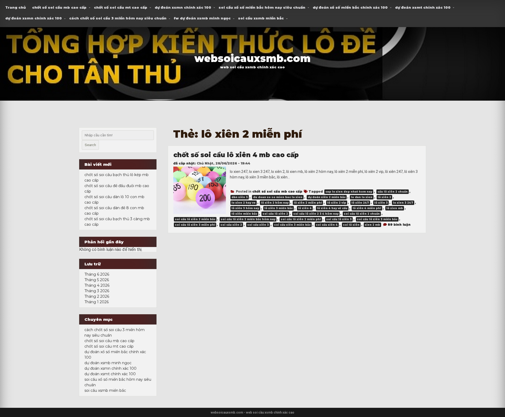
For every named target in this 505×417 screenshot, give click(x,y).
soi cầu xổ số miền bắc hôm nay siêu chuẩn (262, 7)
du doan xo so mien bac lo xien (277, 197)
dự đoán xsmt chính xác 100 (423, 7)
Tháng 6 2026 (96, 274)
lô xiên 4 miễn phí (367, 208)
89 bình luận (399, 224)
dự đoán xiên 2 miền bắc (327, 197)
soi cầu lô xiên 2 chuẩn (362, 213)
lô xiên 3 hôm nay (245, 208)
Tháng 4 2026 (96, 285)
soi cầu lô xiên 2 (275, 213)
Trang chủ (15, 7)
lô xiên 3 (381, 202)
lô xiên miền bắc (244, 213)
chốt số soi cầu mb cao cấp (59, 7)
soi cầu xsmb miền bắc (261, 18)
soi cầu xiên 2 (231, 224)
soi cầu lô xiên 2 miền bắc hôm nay (248, 219)
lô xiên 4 (305, 208)
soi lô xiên (351, 224)
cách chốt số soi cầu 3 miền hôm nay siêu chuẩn (117, 18)
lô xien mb (394, 208)
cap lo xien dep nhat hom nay (348, 191)
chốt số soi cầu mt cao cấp (120, 7)
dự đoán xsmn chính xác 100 (183, 7)
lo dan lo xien (361, 197)
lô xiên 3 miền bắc (278, 208)
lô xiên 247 (360, 202)
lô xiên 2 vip (336, 202)
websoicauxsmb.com (252, 58)
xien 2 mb (372, 224)
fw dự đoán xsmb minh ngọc (202, 18)
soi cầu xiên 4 (327, 224)
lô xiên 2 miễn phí (308, 202)
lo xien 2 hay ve (243, 202)
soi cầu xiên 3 (258, 224)
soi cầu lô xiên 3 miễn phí (195, 224)
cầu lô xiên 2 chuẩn (392, 191)
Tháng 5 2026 (96, 279)
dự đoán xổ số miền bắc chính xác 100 (350, 7)
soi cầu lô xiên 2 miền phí (301, 219)
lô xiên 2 (384, 197)
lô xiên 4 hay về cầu (332, 208)
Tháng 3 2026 (96, 291)
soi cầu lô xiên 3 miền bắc (377, 219)
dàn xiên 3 (239, 197)
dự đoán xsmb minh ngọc (108, 363)
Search (90, 145)
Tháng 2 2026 (96, 296)
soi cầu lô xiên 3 (339, 219)
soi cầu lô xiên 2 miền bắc (195, 219)
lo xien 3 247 (403, 202)
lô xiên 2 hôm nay (275, 202)
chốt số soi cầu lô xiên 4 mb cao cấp (236, 155)
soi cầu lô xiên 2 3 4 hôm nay (316, 213)
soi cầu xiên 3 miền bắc (292, 224)
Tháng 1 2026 (96, 302)
